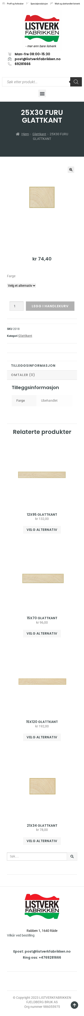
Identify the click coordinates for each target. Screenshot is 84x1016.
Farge (11, 276)
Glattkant (39, 134)
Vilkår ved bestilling (21, 935)
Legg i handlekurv (50, 306)
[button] (42, 93)
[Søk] (72, 856)
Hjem (25, 134)
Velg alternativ (42, 529)
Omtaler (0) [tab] (23, 375)
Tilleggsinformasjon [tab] (33, 365)
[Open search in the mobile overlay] (42, 81)
